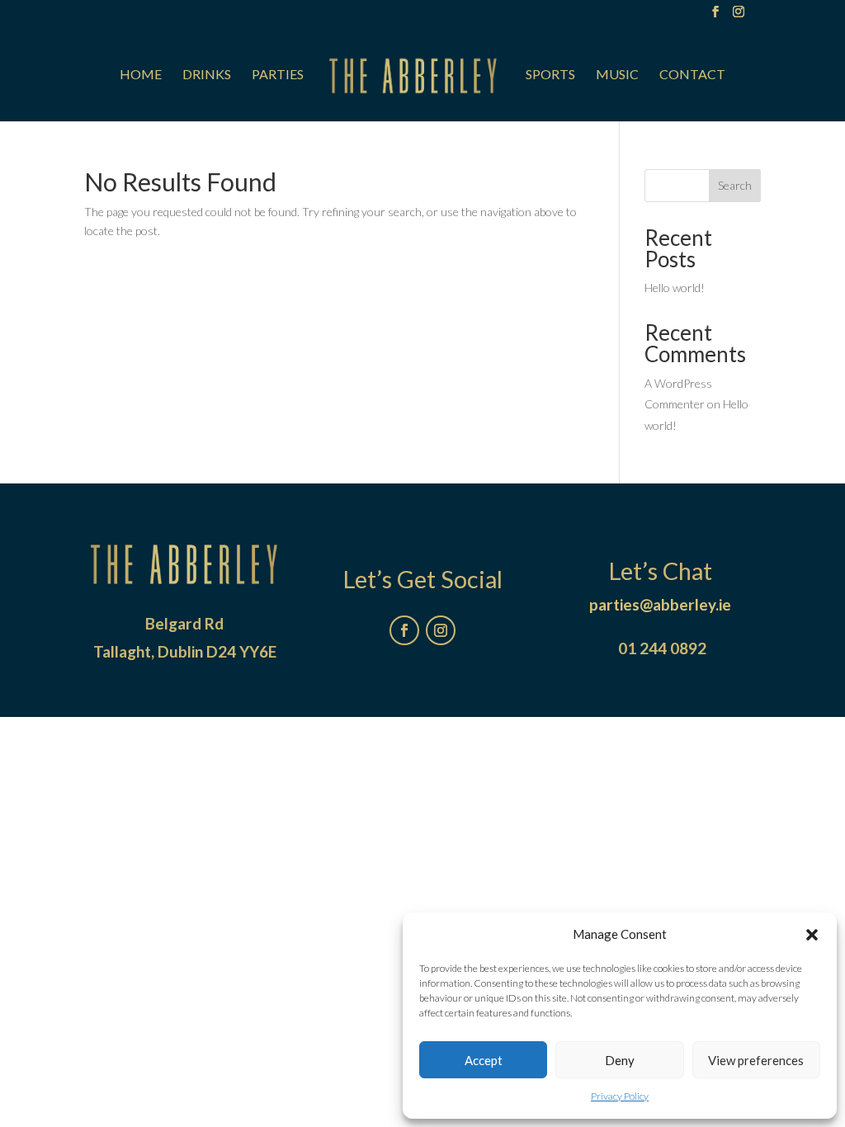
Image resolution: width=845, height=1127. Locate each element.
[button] (812, 935)
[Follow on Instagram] (441, 630)
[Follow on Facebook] (404, 630)
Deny (620, 1060)
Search (735, 185)
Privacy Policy (620, 1096)
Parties (278, 75)
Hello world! (674, 288)
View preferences (756, 1060)
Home (141, 75)
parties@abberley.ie (660, 604)
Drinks (206, 75)
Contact (692, 75)
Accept (484, 1060)
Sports (550, 75)
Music (617, 75)
